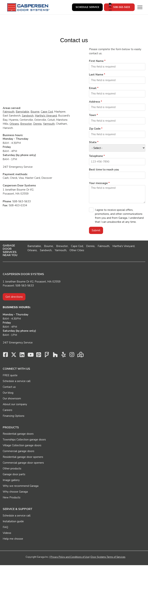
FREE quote (10, 375)
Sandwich (28, 115)
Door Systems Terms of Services (108, 557)
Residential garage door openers (23, 457)
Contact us (9, 387)
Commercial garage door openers (23, 463)
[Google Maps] (80, 355)
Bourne (35, 111)
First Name (96, 61)
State (93, 142)
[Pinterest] (38, 355)
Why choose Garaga (15, 491)
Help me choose (13, 539)
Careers (7, 410)
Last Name (96, 74)
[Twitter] (13, 355)
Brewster (26, 124)
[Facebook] (5, 355)
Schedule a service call (17, 381)
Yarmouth (49, 124)
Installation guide (13, 521)
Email (93, 88)
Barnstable (22, 111)
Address (94, 102)
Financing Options (13, 416)
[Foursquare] (47, 355)
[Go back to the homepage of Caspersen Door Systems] (28, 7)
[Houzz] (55, 355)
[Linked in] (22, 355)
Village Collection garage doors (22, 445)
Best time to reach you (104, 169)
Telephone (96, 156)
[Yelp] (63, 355)
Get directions (14, 297)
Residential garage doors (18, 434)
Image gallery (11, 480)
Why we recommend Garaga (20, 486)
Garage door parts (14, 474)
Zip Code (95, 128)
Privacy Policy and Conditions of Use (69, 557)
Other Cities (76, 250)
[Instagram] (72, 355)
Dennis (37, 124)
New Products (11, 497)
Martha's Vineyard (46, 115)
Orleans (14, 124)
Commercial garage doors (18, 451)
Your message (98, 183)
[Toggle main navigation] (140, 7)
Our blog (8, 393)
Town (92, 115)
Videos (7, 533)
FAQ (5, 527)
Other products (12, 468)
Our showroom (12, 398)
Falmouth (8, 111)
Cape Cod (47, 111)
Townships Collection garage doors (24, 439)
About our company (15, 404)
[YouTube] (30, 355)
